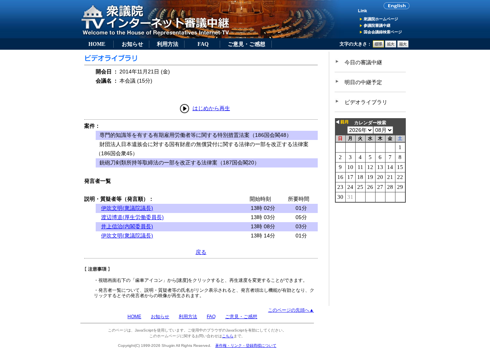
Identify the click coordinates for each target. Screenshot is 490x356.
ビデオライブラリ (366, 102)
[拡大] (390, 46)
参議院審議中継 (377, 25)
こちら (228, 336)
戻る (201, 252)
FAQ (203, 44)
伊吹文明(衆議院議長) (127, 208)
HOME (96, 44)
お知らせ (132, 44)
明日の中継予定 (363, 82)
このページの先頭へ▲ (291, 310)
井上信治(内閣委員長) (127, 226)
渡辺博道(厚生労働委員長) (132, 217)
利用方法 (167, 44)
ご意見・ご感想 (246, 44)
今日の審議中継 (363, 62)
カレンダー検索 (370, 122)
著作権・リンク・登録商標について (245, 345)
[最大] (402, 46)
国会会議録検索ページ (383, 32)
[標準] (378, 46)
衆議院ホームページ (381, 19)
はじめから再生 (211, 108)
